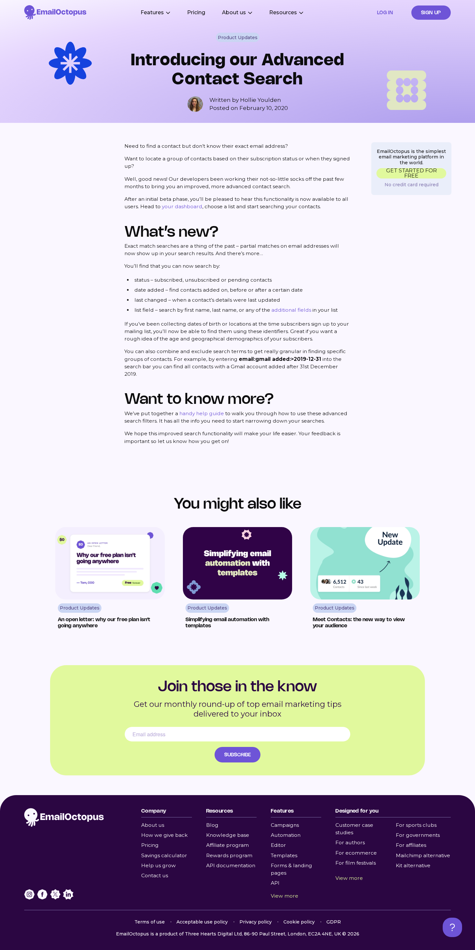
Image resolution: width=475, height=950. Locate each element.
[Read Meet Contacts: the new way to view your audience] (365, 580)
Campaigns (285, 825)
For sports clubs (416, 825)
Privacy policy (255, 922)
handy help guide (201, 413)
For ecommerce (356, 853)
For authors (350, 842)
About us (152, 825)
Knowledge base (227, 835)
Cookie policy (299, 922)
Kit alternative (413, 865)
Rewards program (229, 855)
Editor (278, 845)
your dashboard (182, 206)
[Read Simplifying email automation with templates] (238, 580)
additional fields (291, 310)
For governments (418, 835)
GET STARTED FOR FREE (411, 173)
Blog (212, 825)
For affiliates (411, 845)
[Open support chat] (452, 927)
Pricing (196, 12)
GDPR (333, 922)
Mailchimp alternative (423, 855)
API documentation (230, 865)
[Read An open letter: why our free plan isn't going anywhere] (110, 580)
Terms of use (149, 922)
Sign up (431, 12)
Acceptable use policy (202, 922)
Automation (286, 835)
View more (284, 896)
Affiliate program (227, 845)
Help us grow (158, 865)
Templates (284, 855)
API (275, 883)
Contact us (154, 875)
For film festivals (355, 863)
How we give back (164, 835)
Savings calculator (164, 855)
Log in (385, 12)
